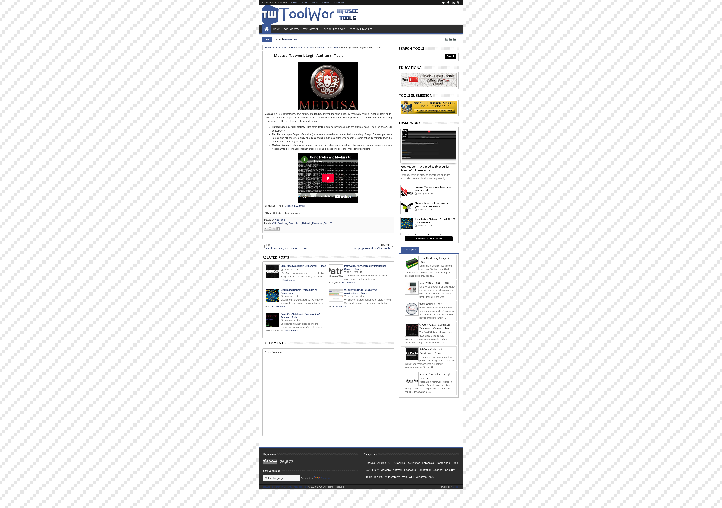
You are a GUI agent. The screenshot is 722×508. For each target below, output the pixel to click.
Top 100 (328, 223)
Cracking (282, 223)
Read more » (289, 280)
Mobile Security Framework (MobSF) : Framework (431, 204)
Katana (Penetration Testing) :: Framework (433, 188)
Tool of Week (291, 29)
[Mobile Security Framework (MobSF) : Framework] (406, 207)
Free (291, 223)
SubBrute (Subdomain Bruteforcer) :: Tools (431, 351)
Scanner (438, 469)
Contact (314, 3)
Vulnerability (392, 476)
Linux (298, 223)
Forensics (428, 462)
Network (306, 223)
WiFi (411, 476)
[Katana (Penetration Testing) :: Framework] (406, 191)
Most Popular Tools (410, 250)
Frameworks (443, 462)
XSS (431, 476)
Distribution (413, 462)
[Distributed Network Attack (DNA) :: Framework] (406, 223)
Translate (326, 478)
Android (382, 462)
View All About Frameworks (428, 238)
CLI (274, 223)
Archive (293, 3)
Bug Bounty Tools (334, 29)
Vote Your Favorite (361, 29)
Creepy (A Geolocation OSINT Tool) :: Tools (302, 39)
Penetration (425, 469)
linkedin (453, 2)
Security (450, 469)
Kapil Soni (280, 220)
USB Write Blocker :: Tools (434, 282)
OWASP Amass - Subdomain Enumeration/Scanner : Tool (434, 326)
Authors (325, 3)
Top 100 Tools (311, 29)
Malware (386, 469)
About (304, 3)
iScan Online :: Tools (430, 303)
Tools (369, 476)
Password (317, 223)
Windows (421, 476)
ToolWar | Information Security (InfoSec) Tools (285, 487)
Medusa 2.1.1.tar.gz (295, 206)
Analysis (370, 462)
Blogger (456, 487)
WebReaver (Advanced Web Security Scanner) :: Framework (425, 168)
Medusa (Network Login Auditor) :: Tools (308, 55)
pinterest (458, 2)
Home (266, 29)
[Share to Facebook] (278, 229)
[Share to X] (274, 229)
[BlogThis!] (270, 229)
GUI (368, 469)
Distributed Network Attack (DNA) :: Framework (435, 220)
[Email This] (266, 229)
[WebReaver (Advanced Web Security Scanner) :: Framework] (428, 146)
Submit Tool (339, 3)
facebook (448, 2)
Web (404, 476)
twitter (443, 2)
